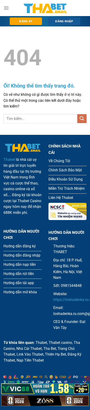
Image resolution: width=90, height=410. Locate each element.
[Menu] (6, 8)
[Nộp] (82, 118)
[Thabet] (45, 8)
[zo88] (45, 400)
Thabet (9, 159)
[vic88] (45, 388)
